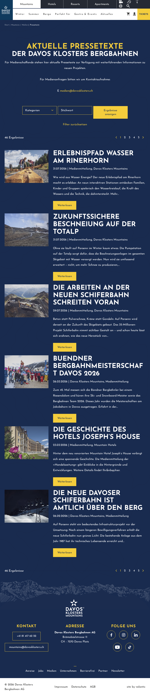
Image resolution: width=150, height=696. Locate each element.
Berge (47, 14)
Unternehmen (68, 671)
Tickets (143, 14)
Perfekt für (62, 14)
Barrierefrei (87, 671)
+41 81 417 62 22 (26, 636)
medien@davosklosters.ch (76, 90)
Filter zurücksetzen (75, 124)
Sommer (34, 14)
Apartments (102, 4)
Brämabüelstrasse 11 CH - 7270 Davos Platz (75, 637)
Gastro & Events (85, 14)
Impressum (61, 687)
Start (7, 25)
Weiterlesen (64, 205)
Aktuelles (107, 14)
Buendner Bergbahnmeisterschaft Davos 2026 (98, 366)
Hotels (52, 4)
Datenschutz (78, 687)
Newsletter (118, 671)
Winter (20, 14)
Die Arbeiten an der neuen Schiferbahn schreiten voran (91, 295)
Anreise (30, 671)
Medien (25, 25)
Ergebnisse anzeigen (110, 112)
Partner (103, 671)
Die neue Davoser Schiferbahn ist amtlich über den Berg (98, 501)
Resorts (75, 4)
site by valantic (136, 687)
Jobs (40, 671)
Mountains (26, 4)
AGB (92, 687)
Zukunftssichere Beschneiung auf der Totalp (94, 224)
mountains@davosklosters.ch (26, 647)
